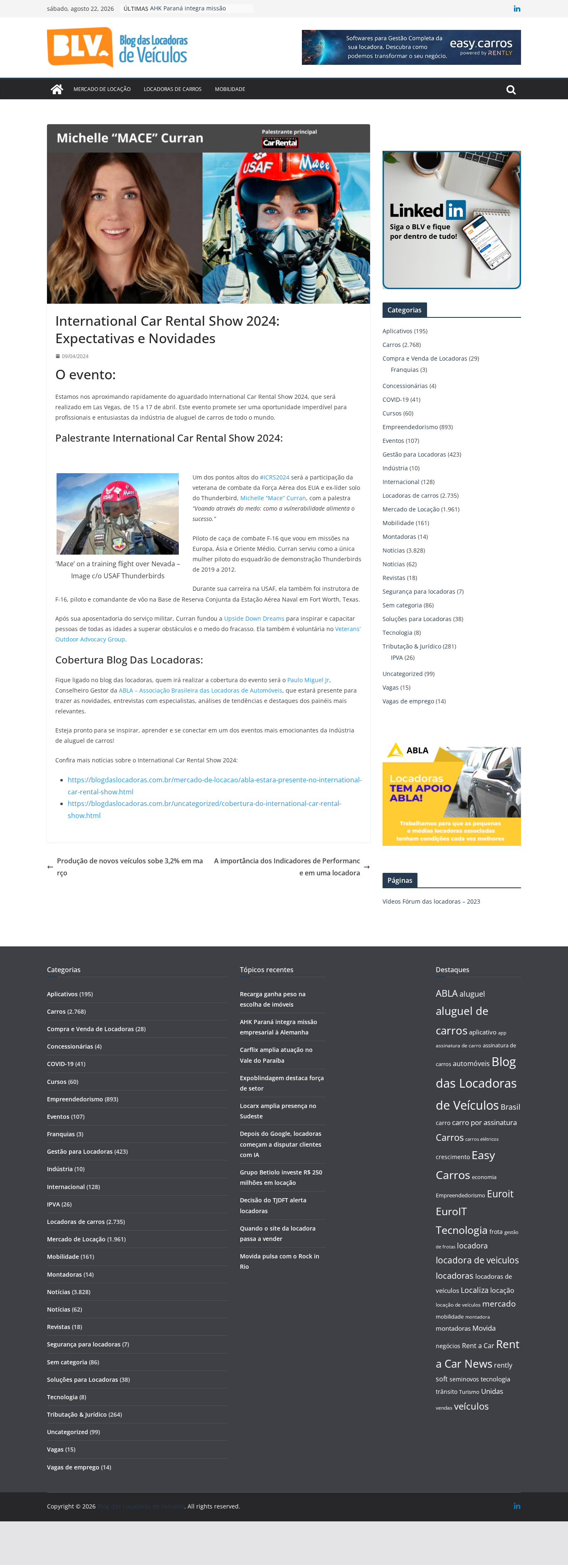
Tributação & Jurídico (412, 646)
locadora (472, 1246)
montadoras (453, 1328)
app (502, 1032)
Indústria (395, 468)
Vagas (391, 687)
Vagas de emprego (408, 701)
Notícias (394, 550)
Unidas (492, 1391)
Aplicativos (397, 331)
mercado (499, 1303)
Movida (484, 1328)
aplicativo (482, 1032)
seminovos (464, 1379)
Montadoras (399, 537)
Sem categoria (402, 605)
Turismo (469, 1391)
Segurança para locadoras (419, 591)
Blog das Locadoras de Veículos (476, 1083)
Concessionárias (405, 386)
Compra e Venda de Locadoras (425, 358)
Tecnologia (397, 632)
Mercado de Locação (102, 89)
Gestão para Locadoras (414, 454)
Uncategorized (403, 674)
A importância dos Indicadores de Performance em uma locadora (287, 866)
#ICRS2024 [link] (274, 477)
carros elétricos (482, 1139)
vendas (444, 1407)
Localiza (475, 1290)
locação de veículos (458, 1304)
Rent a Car (478, 1345)
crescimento (453, 1157)
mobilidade (450, 1316)
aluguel (472, 993)
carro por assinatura (484, 1122)
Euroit (500, 1193)
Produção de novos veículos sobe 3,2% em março (130, 866)
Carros (392, 345)
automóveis (471, 1063)
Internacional (401, 482)
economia (484, 1177)
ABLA (447, 993)
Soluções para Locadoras (417, 619)
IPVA (397, 657)
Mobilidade (230, 89)
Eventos (393, 441)
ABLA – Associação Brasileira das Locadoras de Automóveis (200, 690)
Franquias (405, 369)
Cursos (392, 413)
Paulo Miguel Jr (308, 680)
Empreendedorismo (410, 427)
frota (496, 1232)
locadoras (455, 1275)
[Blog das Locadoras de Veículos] (57, 89)
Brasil (511, 1107)
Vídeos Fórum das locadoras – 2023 (431, 901)
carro (443, 1123)
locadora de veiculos (477, 1260)
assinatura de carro (458, 1045)
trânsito (446, 1391)
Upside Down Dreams (254, 618)
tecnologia (495, 1379)
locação (502, 1290)
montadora (477, 1317)
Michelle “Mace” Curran (273, 498)
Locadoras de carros (173, 89)
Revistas (394, 578)
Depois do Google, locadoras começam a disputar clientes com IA (280, 1144)
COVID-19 (396, 399)
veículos (471, 1406)
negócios (448, 1346)
